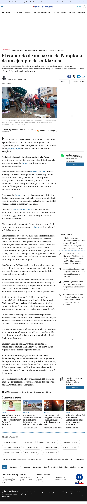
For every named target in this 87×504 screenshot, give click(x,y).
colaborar (36, 227)
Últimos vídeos (11, 397)
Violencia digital (70, 447)
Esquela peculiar (32, 447)
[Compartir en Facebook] (69, 77)
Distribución (39, 477)
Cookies (46, 492)
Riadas (48, 392)
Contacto (13, 467)
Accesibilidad (61, 492)
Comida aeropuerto (70, 442)
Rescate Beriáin (10, 442)
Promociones (25, 467)
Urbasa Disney (28, 442)
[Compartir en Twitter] (74, 77)
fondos (25, 163)
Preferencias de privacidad (81, 494)
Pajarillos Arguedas (47, 442)
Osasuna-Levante (50, 453)
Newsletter (37, 467)
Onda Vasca (23, 481)
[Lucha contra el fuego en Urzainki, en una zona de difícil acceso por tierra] (54, 405)
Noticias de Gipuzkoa (26, 479)
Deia (3, 477)
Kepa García (11, 79)
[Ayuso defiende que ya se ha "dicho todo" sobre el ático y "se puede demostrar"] (11, 405)
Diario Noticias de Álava (8, 479)
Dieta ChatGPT (31, 453)
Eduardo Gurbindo (12, 453)
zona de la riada (37, 171)
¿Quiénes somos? (77, 467)
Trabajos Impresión (60, 477)
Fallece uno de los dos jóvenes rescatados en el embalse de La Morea (37, 50)
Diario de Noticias (25, 477)
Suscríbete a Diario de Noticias (56, 467)
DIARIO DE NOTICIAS (30, 427)
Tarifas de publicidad (42, 481)
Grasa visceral (51, 447)
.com (5, 467)
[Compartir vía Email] (83, 77)
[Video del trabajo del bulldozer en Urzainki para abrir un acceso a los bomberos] (75, 405)
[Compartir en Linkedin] (79, 77)
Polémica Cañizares (12, 447)
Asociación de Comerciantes (21, 392)
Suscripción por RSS (60, 479)
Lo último (65, 234)
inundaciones (13, 148)
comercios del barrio (22, 209)
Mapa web (39, 479)
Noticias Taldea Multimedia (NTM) (9, 481)
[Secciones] (2, 6)
